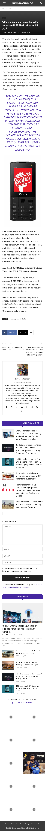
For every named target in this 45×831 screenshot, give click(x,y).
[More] (31, 332)
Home (3, 9)
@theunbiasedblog (22, 702)
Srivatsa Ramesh (10, 32)
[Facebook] (7, 407)
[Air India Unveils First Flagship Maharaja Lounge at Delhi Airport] (8, 665)
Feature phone (14, 319)
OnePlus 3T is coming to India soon (12, 348)
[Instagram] (17, 407)
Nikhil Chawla (7, 635)
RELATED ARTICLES (13, 423)
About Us (14, 824)
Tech (9, 9)
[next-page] (7, 513)
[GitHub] (12, 407)
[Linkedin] (22, 407)
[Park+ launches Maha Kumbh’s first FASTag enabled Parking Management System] (8, 504)
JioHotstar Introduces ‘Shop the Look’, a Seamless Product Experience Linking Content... (29, 676)
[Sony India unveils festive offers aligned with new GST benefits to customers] (8, 476)
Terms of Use (35, 824)
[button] (4, 3)
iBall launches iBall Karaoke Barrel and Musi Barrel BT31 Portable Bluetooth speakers (33, 351)
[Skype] (38, 407)
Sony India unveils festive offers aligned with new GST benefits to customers (28, 476)
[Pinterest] (28, 407)
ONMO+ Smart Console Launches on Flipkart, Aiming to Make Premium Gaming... (19, 628)
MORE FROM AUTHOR (31, 423)
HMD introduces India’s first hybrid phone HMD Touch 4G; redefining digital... (27, 688)
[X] (22, 411)
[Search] (41, 3)
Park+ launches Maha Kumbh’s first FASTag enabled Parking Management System (29, 504)
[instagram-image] (11, 716)
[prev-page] (3, 513)
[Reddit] (33, 407)
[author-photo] (22, 375)
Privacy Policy (24, 824)
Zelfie (24, 319)
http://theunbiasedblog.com (22, 382)
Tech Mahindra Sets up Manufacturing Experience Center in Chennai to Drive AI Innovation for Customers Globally (28, 490)
